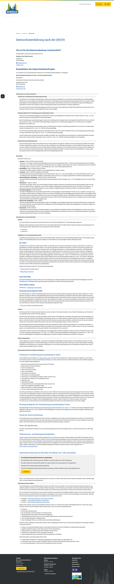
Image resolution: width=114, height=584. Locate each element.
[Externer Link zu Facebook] (73, 570)
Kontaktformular (21, 568)
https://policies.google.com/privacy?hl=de (39, 502)
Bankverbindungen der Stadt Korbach (25, 571)
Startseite (18, 33)
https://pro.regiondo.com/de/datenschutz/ (32, 305)
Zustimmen (26, 471)
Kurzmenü (24, 33)
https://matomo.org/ (44, 358)
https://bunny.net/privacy (27, 271)
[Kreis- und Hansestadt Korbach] (29, 562)
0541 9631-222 (21, 88)
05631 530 (19, 65)
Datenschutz (31, 33)
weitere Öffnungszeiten (50, 573)
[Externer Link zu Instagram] (76, 570)
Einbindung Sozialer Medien (34, 287)
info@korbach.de (21, 63)
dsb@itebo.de (20, 86)
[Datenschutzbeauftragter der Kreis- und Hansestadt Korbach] (57, 82)
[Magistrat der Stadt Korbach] (57, 60)
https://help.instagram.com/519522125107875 (41, 498)
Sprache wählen (85, 4)
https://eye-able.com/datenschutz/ (30, 269)
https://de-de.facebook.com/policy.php (38, 500)
